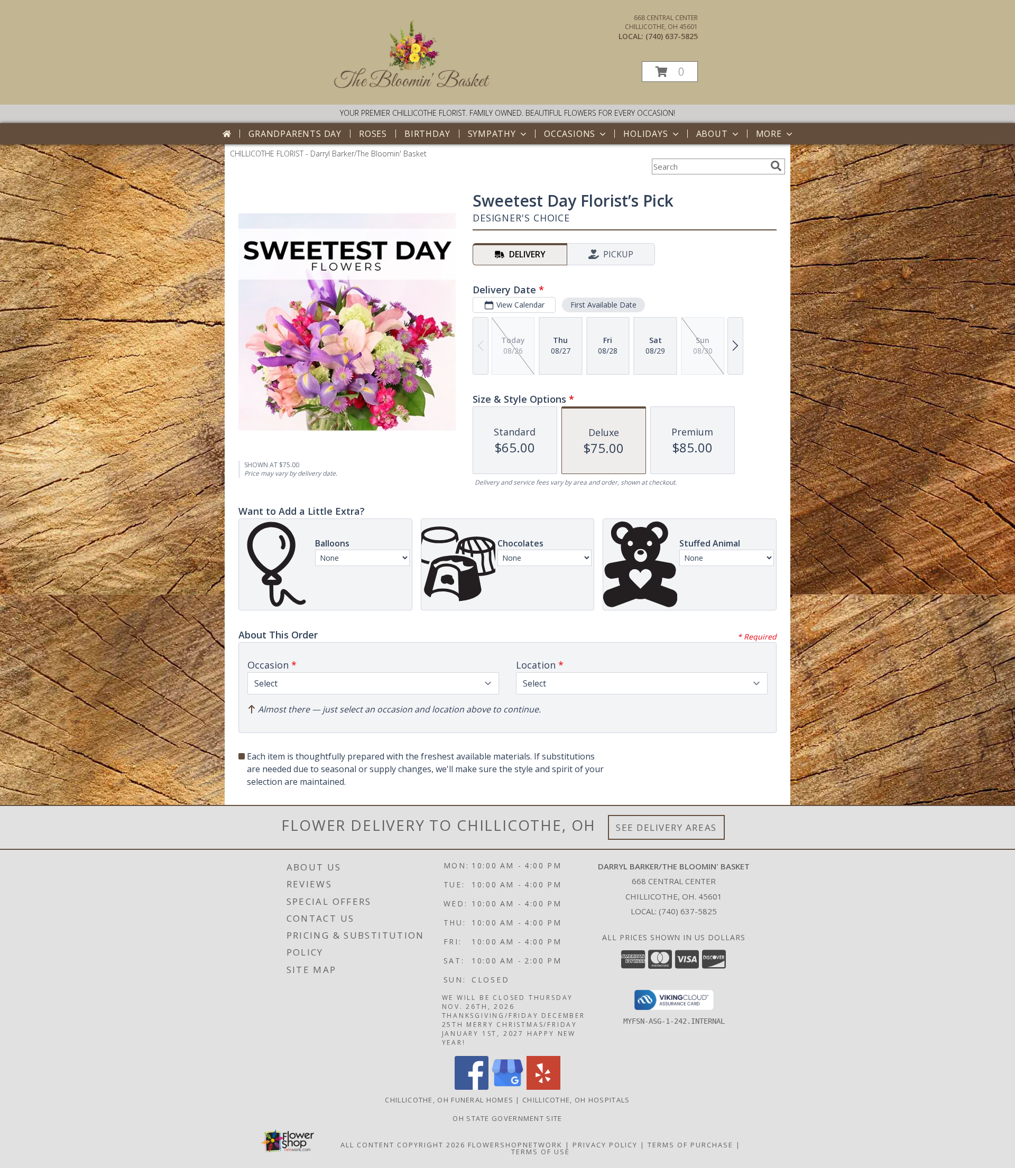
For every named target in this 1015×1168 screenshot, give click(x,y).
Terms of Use (540, 1151)
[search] (776, 166)
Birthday (427, 134)
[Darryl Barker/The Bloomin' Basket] (412, 90)
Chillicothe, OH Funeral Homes (449, 1100)
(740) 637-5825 (671, 36)
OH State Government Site (507, 1118)
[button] (670, 71)
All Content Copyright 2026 (402, 1145)
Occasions (569, 134)
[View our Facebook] (471, 1087)
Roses (373, 134)
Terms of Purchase (690, 1145)
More (769, 134)
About (712, 134)
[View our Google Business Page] (507, 1087)
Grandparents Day (295, 134)
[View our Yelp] (543, 1087)
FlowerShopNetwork (515, 1145)
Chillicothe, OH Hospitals (576, 1100)
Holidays (645, 134)
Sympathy (492, 134)
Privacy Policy (605, 1145)
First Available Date (603, 305)
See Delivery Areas (666, 827)
